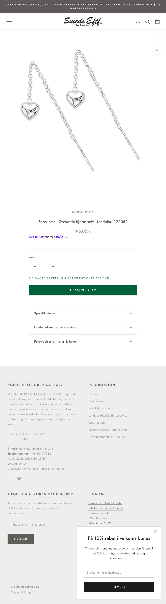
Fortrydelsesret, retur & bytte (55, 341)
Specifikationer (45, 313)
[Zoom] (157, 40)
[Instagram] (19, 478)
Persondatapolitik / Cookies (106, 437)
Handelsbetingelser (101, 408)
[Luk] (155, 532)
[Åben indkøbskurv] (157, 21)
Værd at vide (96, 423)
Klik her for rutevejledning (105, 508)
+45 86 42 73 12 (99, 523)
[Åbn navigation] (9, 21)
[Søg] (147, 21)
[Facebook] (9, 478)
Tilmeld (119, 587)
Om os (92, 394)
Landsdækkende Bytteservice (107, 416)
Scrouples (83, 211)
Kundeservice (97, 401)
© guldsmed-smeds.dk (25, 587)
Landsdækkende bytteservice (54, 327)
